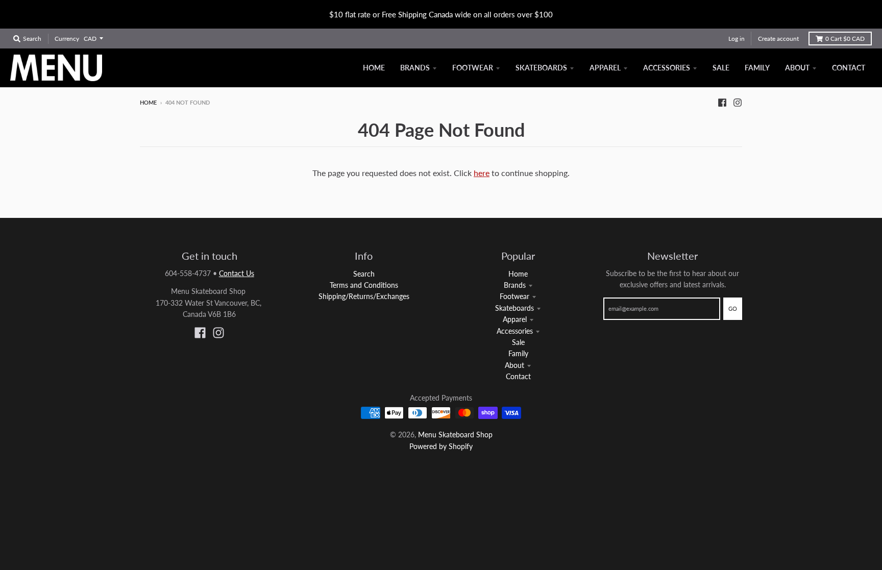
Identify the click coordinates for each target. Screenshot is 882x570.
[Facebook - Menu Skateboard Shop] (722, 102)
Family (518, 353)
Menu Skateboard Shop (455, 434)
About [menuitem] (797, 67)
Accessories (515, 331)
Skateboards (514, 308)
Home (148, 102)
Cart (845, 38)
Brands (515, 285)
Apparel (515, 319)
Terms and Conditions (364, 285)
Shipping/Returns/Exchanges (363, 296)
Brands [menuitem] (415, 67)
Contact (518, 376)
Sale (518, 342)
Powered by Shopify (441, 446)
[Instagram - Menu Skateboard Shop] (737, 102)
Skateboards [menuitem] (541, 67)
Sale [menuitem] (721, 67)
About (514, 365)
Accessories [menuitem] (666, 67)
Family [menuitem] (757, 67)
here (481, 173)
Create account (778, 38)
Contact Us (236, 273)
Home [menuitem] (374, 67)
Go (732, 308)
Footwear (514, 296)
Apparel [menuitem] (605, 67)
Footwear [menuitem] (472, 67)
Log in (736, 38)
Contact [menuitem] (848, 67)
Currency (67, 38)
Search (364, 273)
